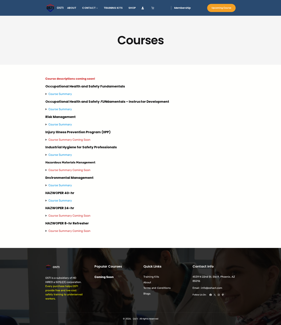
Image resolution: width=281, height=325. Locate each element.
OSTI (60, 8)
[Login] (142, 8)
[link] (152, 8)
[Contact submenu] (97, 8)
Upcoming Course (221, 7)
